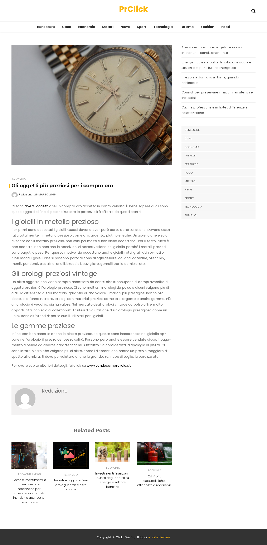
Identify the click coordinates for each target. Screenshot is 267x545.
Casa (66, 26)
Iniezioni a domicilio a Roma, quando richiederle (210, 80)
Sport (141, 26)
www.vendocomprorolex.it (109, 365)
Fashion (207, 26)
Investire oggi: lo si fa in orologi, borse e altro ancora (71, 484)
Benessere (46, 26)
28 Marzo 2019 (45, 194)
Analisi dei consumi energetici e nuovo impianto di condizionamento (211, 50)
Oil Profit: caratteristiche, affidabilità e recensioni (154, 480)
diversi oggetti (36, 206)
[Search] (253, 10)
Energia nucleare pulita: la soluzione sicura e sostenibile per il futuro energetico (216, 65)
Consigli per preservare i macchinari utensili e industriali (217, 95)
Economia (86, 26)
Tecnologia (163, 26)
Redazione (25, 194)
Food (225, 26)
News (125, 26)
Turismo (187, 26)
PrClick (133, 9)
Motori (107, 26)
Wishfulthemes (159, 537)
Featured (192, 164)
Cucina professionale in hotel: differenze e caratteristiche (214, 110)
